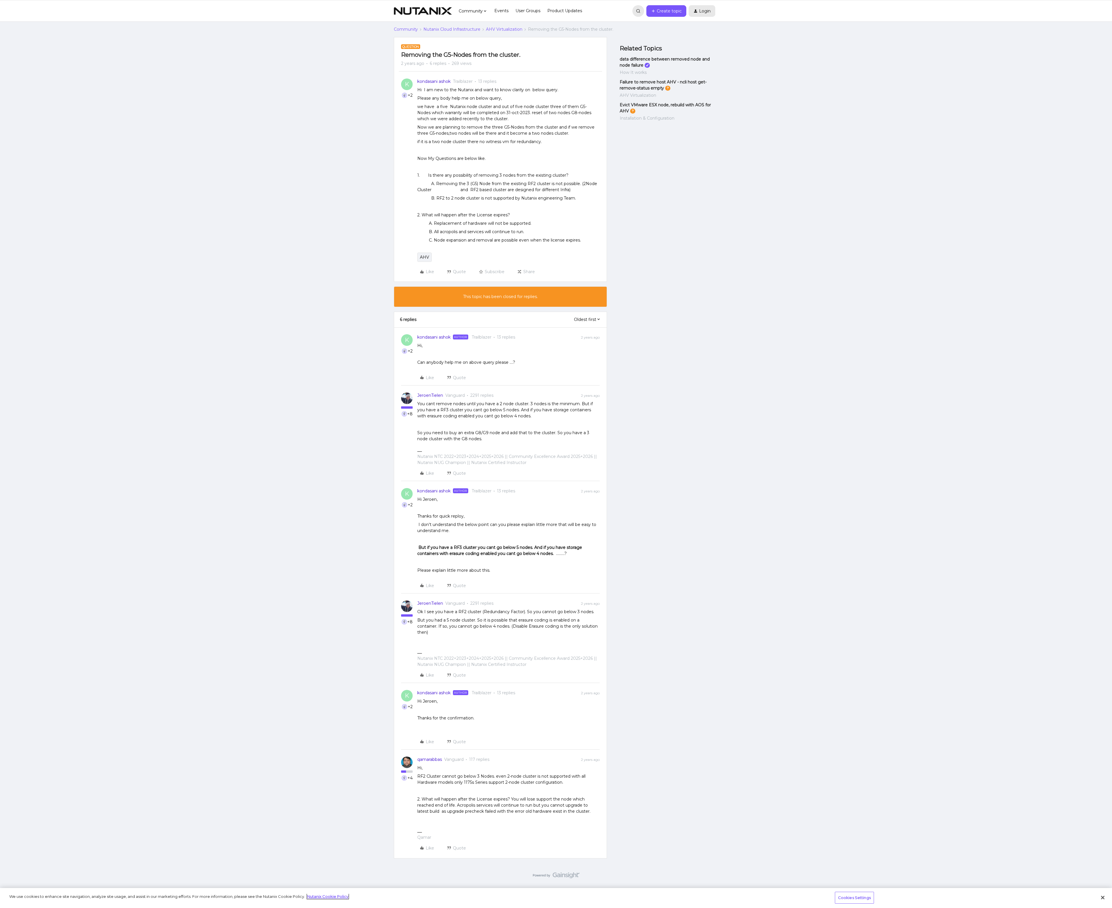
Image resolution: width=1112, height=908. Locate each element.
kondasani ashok (434, 81)
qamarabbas (429, 759)
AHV (424, 257)
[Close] (1102, 897)
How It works (633, 72)
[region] (556, 898)
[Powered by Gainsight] (556, 876)
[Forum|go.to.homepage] (423, 11)
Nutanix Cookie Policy (327, 896)
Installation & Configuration (647, 118)
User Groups (527, 10)
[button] (666, 11)
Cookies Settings (854, 897)
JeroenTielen (430, 395)
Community (406, 29)
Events (501, 10)
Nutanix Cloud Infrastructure (451, 29)
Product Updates (564, 10)
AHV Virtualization (504, 29)
